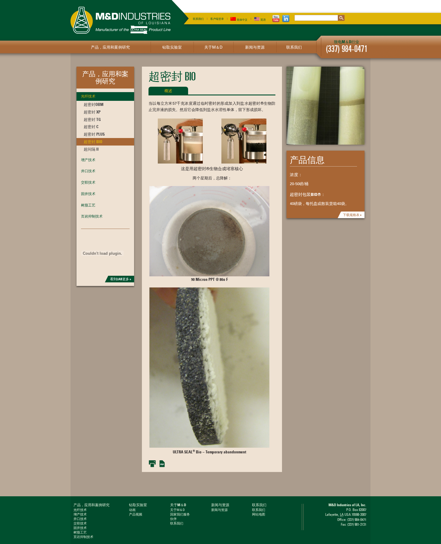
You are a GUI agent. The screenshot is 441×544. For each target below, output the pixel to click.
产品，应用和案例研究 (110, 47)
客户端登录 (217, 18)
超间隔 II (91, 149)
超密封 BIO (93, 141)
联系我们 (198, 18)
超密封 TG (92, 119)
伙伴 (173, 519)
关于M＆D (213, 47)
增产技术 (88, 160)
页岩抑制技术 (92, 216)
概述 (168, 90)
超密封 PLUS (94, 134)
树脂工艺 (88, 205)
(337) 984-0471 (347, 49)
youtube (276, 18)
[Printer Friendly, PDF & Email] (156, 463)
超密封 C (91, 126)
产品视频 (135, 514)
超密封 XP (92, 112)
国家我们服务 (180, 514)
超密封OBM (94, 104)
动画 (132, 510)
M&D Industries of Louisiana (120, 20)
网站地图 (258, 514)
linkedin (286, 18)
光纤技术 (88, 96)
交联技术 (88, 182)
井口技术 (88, 171)
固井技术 (88, 193)
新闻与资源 (255, 47)
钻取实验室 (172, 47)
